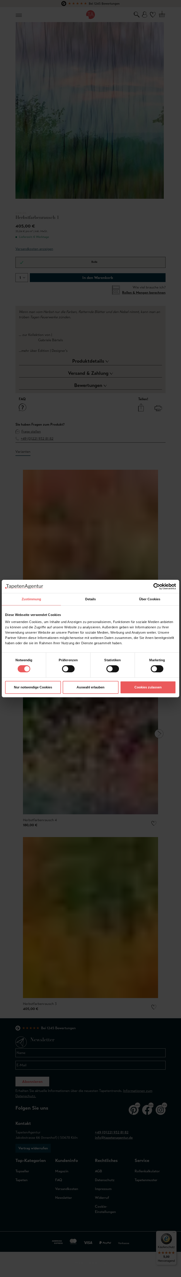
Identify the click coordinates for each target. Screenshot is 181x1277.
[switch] (68, 668)
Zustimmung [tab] (31, 599)
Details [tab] (90, 599)
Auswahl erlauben (90, 687)
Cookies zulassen (148, 687)
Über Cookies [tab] (149, 599)
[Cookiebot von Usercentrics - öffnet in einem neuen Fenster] (156, 586)
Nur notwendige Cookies (33, 687)
